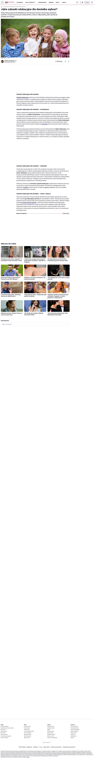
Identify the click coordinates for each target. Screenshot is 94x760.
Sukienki (72, 737)
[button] (81, 2)
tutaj (28, 757)
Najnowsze (20, 2)
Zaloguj (87, 2)
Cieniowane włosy (50, 728)
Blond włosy (3, 732)
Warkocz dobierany (74, 731)
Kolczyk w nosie (50, 736)
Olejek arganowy (4, 731)
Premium (51, 2)
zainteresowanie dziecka (29, 202)
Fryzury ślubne (27, 728)
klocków (25, 187)
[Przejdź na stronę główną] (2, 3)
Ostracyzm (73, 734)
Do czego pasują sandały (29, 731)
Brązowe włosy (50, 732)
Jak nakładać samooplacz (6, 736)
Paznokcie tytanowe (75, 728)
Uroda (64, 2)
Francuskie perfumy (4, 726)
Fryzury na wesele (74, 726)
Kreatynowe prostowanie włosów (7, 728)
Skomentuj (59, 61)
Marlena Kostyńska (9, 61)
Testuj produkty (30, 2)
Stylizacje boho (27, 737)
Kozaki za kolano (27, 726)
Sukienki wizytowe (27, 736)
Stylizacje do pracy (27, 734)
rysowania (44, 124)
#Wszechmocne (42, 2)
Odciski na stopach (4, 737)
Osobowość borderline (75, 729)
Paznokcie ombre (4, 734)
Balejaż (48, 729)
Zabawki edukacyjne (22, 97)
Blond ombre (3, 729)
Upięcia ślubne (73, 732)
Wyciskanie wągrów (51, 734)
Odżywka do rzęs (50, 726)
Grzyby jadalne (74, 736)
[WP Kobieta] (11, 2)
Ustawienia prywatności (68, 747)
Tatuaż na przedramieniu (52, 737)
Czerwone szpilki (50, 731)
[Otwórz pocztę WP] (77, 2)
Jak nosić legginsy (27, 732)
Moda (57, 2)
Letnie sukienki (27, 729)
